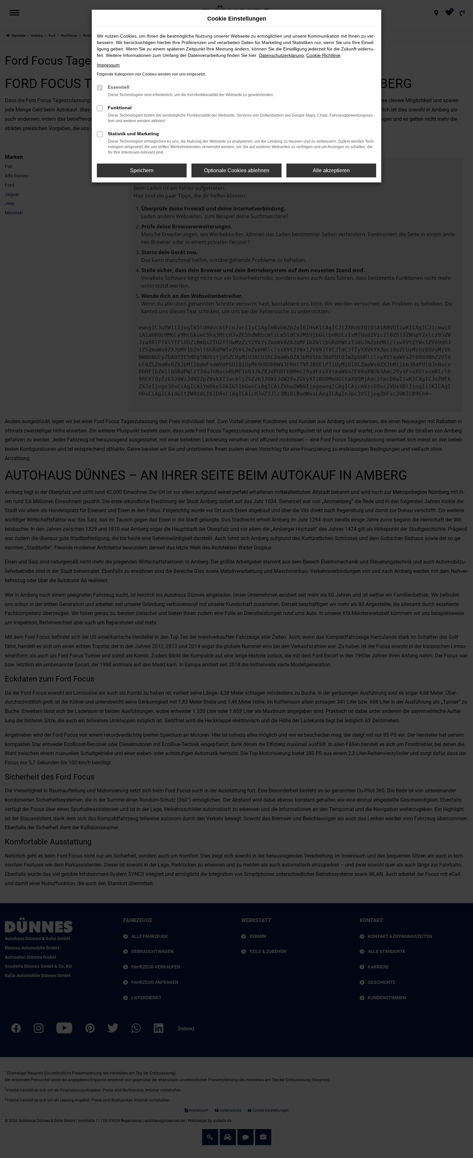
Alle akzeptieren (331, 170)
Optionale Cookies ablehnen (236, 170)
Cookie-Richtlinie (323, 55)
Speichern (141, 170)
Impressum (108, 64)
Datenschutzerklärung (281, 55)
